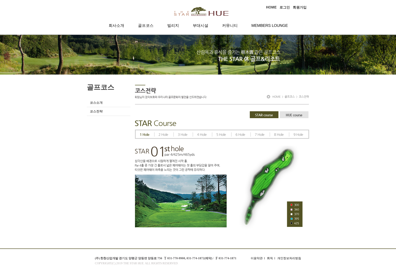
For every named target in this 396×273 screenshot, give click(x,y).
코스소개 (96, 102)
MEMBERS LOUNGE (269, 25)
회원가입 (300, 7)
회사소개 (116, 25)
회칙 (270, 258)
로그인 (285, 7)
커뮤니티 (230, 25)
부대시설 (200, 25)
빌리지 (173, 25)
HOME (271, 7)
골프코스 (146, 25)
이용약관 (257, 258)
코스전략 (96, 111)
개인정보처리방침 (289, 258)
